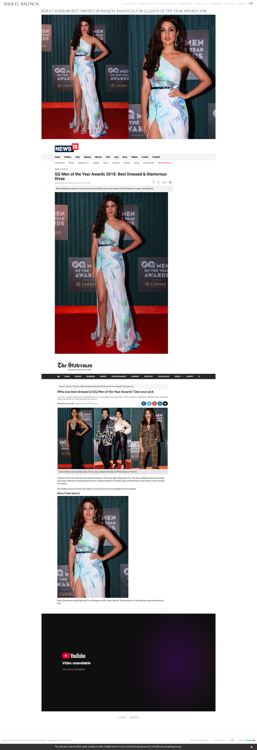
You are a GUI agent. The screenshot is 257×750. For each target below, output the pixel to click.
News (197, 4)
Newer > (135, 717)
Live (205, 4)
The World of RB (165, 4)
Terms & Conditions (199, 741)
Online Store (145, 4)
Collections (129, 4)
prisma (250, 740)
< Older (121, 717)
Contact (229, 4)
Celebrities (216, 4)
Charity (241, 4)
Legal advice (219, 741)
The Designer (184, 4)
